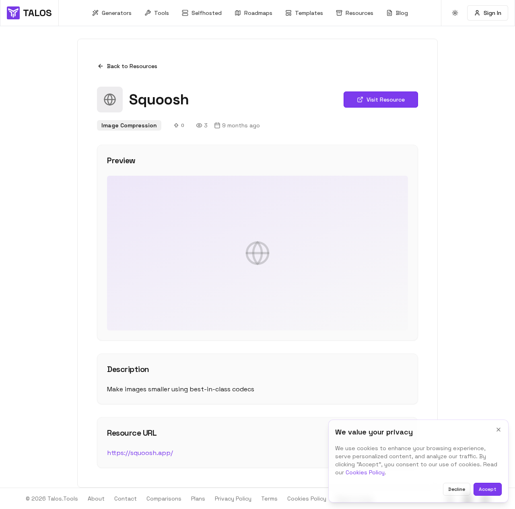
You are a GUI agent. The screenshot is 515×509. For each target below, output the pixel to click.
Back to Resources (132, 66)
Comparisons (163, 498)
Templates (309, 13)
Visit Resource (386, 99)
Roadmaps (258, 13)
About (96, 498)
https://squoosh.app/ (140, 453)
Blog (402, 13)
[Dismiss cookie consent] (498, 429)
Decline (456, 489)
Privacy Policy (233, 498)
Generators (117, 13)
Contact (125, 498)
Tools (161, 13)
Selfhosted (207, 13)
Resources (359, 13)
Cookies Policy (365, 472)
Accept (487, 489)
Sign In (492, 13)
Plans (198, 498)
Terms (269, 498)
